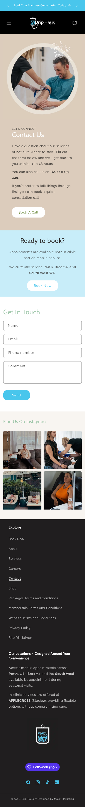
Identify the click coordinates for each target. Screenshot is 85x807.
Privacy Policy (20, 628)
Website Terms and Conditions (32, 618)
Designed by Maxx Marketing (56, 799)
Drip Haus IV (29, 799)
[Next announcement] (77, 5)
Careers (15, 568)
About (13, 549)
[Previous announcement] (8, 5)
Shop (13, 588)
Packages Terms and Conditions (33, 598)
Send (16, 395)
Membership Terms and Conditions (36, 608)
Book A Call (28, 212)
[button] (9, 23)
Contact (15, 578)
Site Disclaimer (20, 637)
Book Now (42, 286)
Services (15, 558)
